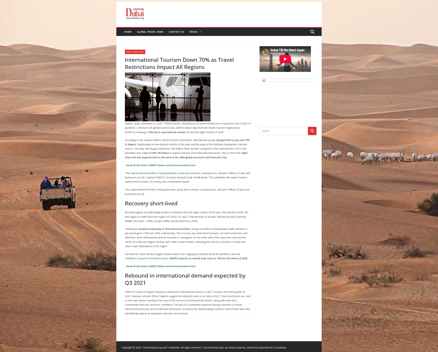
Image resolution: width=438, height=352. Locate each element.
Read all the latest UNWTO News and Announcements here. (161, 165)
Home (128, 31)
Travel (193, 31)
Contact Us (176, 31)
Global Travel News (150, 31)
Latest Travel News (135, 52)
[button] (200, 31)
